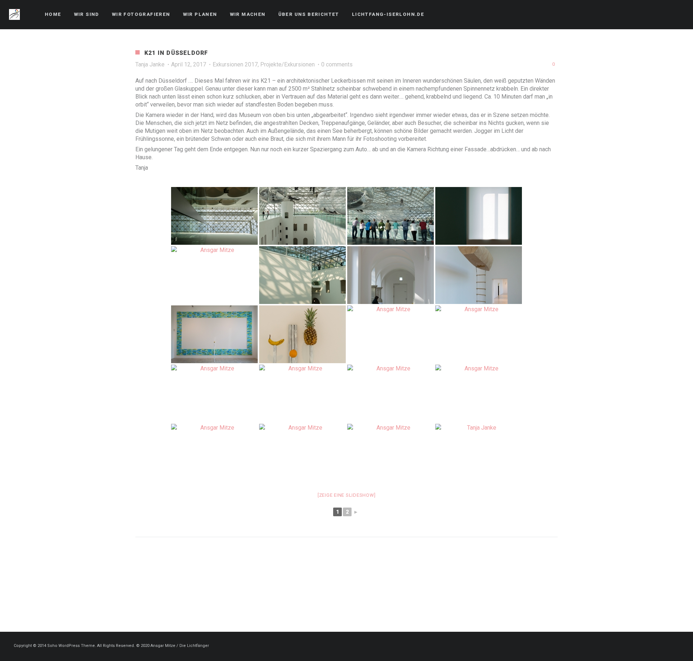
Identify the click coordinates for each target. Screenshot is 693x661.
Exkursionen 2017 (235, 64)
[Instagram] (677, 14)
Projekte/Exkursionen (287, 64)
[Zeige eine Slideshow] (347, 495)
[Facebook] (664, 14)
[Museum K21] (478, 216)
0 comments (337, 64)
